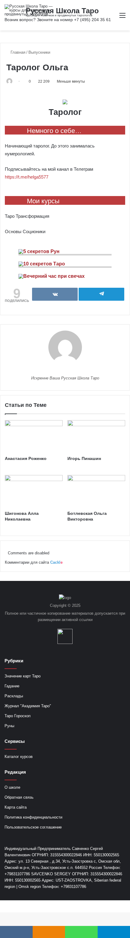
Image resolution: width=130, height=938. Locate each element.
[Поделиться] (55, 294)
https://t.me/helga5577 (26, 176)
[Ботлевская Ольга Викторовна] (96, 491)
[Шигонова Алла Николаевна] (34, 491)
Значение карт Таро (23, 676)
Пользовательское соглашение (33, 827)
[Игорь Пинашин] (96, 436)
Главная (17, 52)
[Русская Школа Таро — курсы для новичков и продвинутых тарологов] (29, 10)
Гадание (12, 686)
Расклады (14, 696)
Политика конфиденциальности (33, 817)
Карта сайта (16, 807)
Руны (9, 726)
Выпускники (39, 52)
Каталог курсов (19, 756)
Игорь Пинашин (84, 458)
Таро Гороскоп (18, 716)
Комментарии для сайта (34, 562)
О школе (12, 787)
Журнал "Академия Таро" (28, 706)
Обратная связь (19, 797)
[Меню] (122, 17)
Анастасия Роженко (26, 458)
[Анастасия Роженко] (34, 436)
